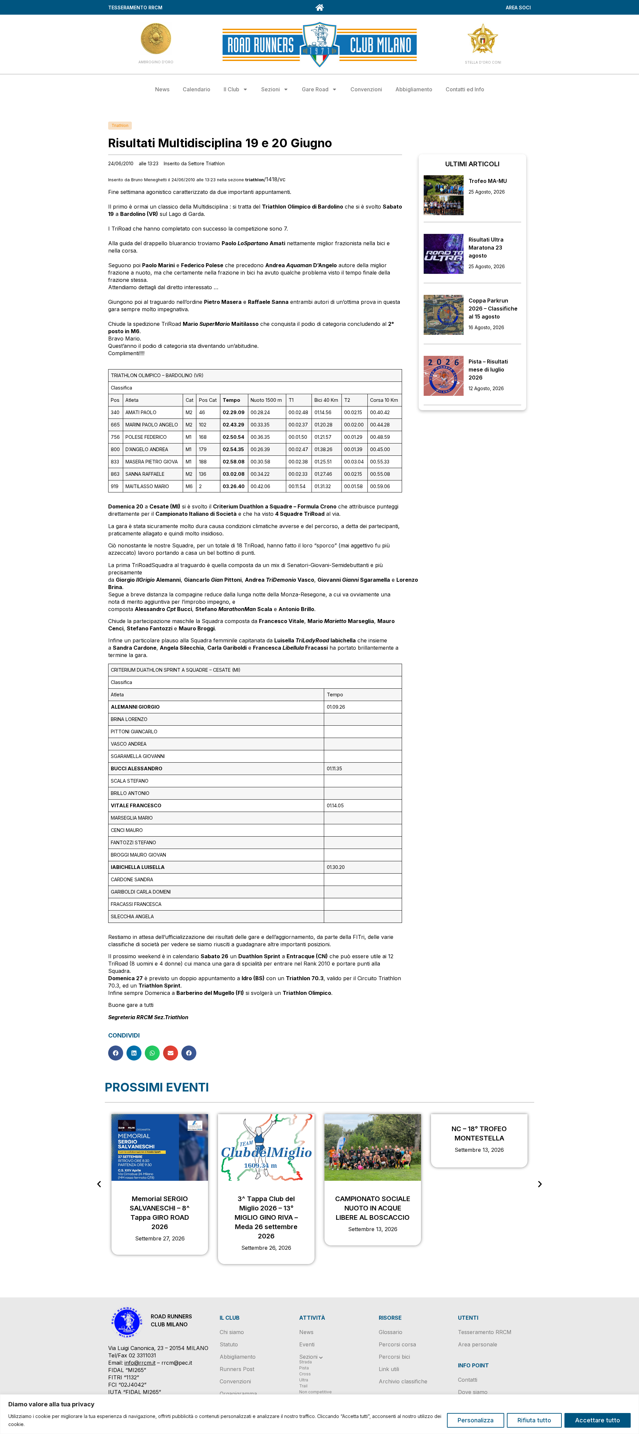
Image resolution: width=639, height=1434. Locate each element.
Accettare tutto (597, 1420)
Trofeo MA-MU (488, 181)
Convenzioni (366, 89)
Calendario (196, 89)
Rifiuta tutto (534, 1420)
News (162, 89)
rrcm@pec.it (176, 1362)
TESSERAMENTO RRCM (135, 7)
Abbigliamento (413, 89)
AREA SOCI (518, 7)
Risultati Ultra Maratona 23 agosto (486, 247)
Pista (304, 1367)
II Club (231, 89)
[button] (115, 1053)
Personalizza (476, 1420)
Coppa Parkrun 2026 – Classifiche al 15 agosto (493, 308)
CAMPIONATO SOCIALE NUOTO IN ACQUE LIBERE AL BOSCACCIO (372, 1208)
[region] (319, 1414)
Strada (305, 1361)
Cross (305, 1373)
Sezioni (270, 89)
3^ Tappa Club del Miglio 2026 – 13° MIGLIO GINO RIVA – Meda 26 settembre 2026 (266, 1217)
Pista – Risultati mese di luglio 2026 (488, 369)
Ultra (303, 1379)
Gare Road (315, 89)
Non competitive (315, 1391)
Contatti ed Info (465, 89)
